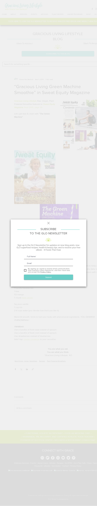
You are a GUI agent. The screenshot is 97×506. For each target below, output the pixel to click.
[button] (48, 223)
